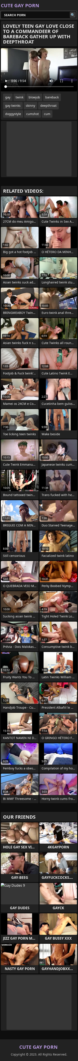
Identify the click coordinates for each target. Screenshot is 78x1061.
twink (19, 97)
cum (47, 114)
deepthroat (48, 105)
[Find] (73, 15)
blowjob (34, 97)
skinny (30, 105)
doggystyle (13, 114)
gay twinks (13, 105)
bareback (52, 97)
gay (7, 97)
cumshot (32, 114)
